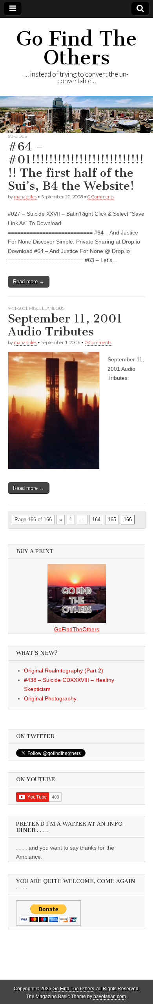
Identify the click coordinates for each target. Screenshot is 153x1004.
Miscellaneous (46, 308)
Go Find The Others (76, 48)
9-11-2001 (17, 308)
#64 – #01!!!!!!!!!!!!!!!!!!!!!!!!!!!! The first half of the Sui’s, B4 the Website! (76, 166)
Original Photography (50, 698)
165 (112, 519)
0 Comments (100, 197)
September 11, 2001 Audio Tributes (65, 325)
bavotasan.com (109, 996)
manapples (25, 197)
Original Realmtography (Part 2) (63, 670)
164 (96, 519)
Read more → (28, 281)
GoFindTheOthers (76, 629)
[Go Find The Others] (76, 114)
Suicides (17, 136)
